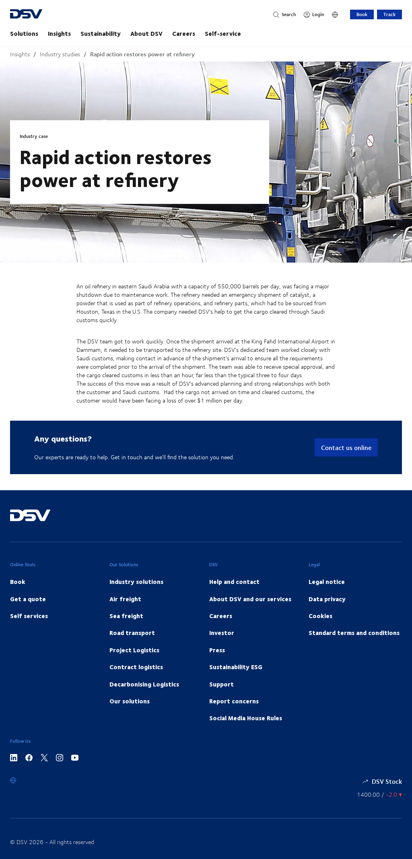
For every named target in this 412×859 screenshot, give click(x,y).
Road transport (132, 632)
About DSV (146, 33)
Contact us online (346, 447)
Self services (29, 616)
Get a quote (28, 599)
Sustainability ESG (235, 667)
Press (217, 650)
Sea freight (126, 616)
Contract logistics (136, 667)
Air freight (125, 599)
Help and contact (234, 581)
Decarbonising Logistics (144, 684)
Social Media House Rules (245, 718)
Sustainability (100, 33)
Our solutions (129, 701)
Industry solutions (136, 581)
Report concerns (234, 701)
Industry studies (60, 54)
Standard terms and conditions (354, 632)
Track (389, 14)
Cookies (320, 615)
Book (361, 14)
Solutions (24, 33)
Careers (183, 33)
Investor (221, 632)
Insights (59, 33)
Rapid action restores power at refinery (142, 54)
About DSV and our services (250, 599)
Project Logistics (134, 650)
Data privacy (327, 599)
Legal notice (327, 581)
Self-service (223, 33)
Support (221, 684)
